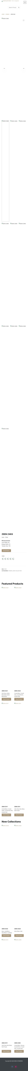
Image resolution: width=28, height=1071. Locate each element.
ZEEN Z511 (17, 806)
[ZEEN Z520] (20, 637)
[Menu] (25, 2)
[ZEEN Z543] (8, 875)
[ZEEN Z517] (8, 753)
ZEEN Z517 (5, 806)
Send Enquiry (6, 550)
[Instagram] (15, 1066)
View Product (6, 699)
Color (3, 556)
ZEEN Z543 (5, 928)
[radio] (3, 559)
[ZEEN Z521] (8, 637)
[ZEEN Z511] (20, 753)
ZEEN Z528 (17, 928)
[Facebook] (12, 1066)
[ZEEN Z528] (20, 875)
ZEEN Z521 (5, 691)
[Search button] (19, 7)
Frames (10, 570)
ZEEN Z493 (17, 1043)
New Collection (17, 570)
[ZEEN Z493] (20, 989)
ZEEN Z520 (17, 691)
